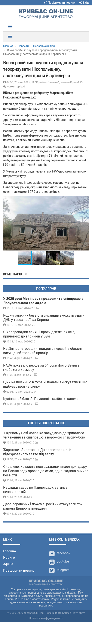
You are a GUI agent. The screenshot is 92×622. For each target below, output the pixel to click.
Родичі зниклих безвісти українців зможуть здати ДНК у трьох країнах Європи (44, 317)
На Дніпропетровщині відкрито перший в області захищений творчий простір (42, 351)
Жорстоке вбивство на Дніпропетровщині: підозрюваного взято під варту (37, 452)
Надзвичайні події (44, 46)
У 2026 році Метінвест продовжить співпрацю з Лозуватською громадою (43, 301)
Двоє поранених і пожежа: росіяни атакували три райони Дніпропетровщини (43, 506)
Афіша (8, 564)
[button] (85, 223)
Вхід (85, 2)
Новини (9, 558)
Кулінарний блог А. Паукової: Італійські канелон (41, 399)
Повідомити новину (61, 2)
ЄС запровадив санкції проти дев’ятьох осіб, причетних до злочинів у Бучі (39, 334)
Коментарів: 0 (15, 86)
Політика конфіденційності (46, 618)
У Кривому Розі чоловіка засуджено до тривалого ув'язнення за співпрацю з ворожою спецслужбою (44, 435)
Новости (23, 46)
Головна (9, 551)
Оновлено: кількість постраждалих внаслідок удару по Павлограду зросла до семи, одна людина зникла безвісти (45, 471)
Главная (8, 46)
